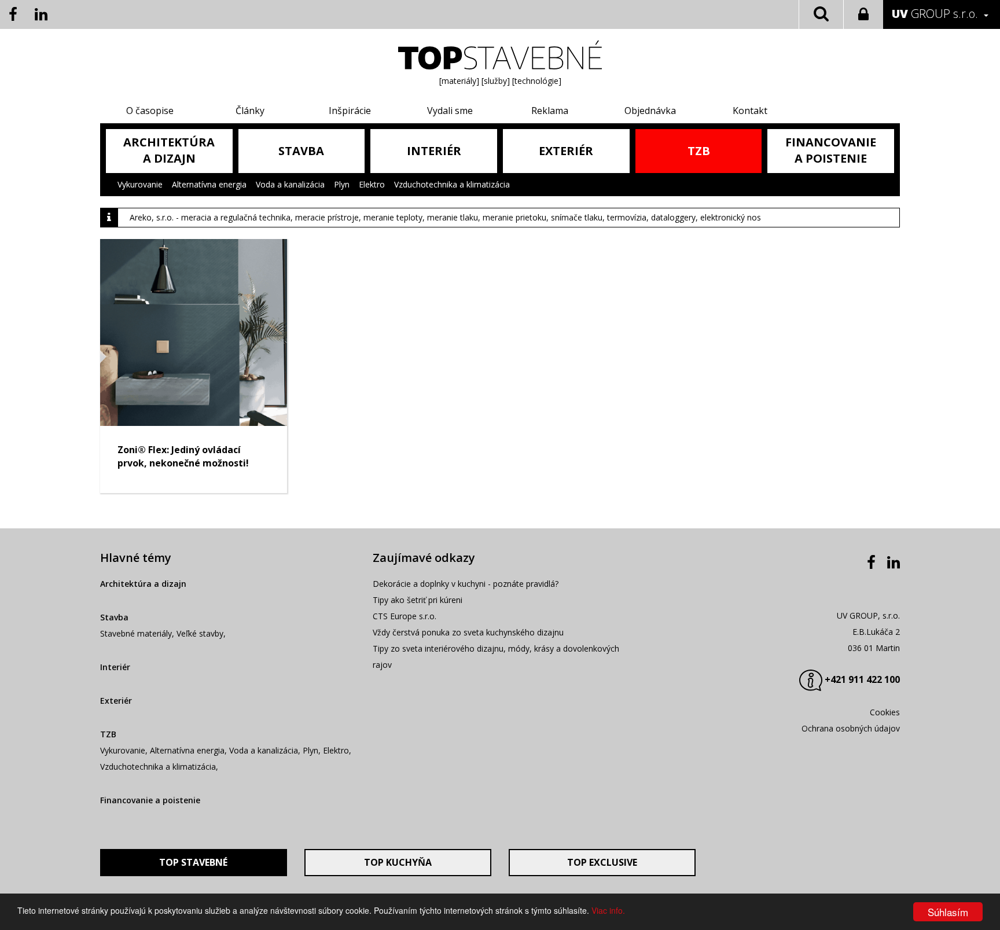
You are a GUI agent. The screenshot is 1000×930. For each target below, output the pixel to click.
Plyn (342, 184)
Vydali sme (450, 110)
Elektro (372, 184)
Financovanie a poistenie (150, 800)
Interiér (115, 666)
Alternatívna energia (209, 184)
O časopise (150, 110)
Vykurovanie (140, 184)
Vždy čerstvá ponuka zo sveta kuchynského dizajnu (468, 632)
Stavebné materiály (136, 633)
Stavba (114, 617)
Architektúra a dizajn (143, 583)
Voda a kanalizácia (290, 184)
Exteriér (116, 700)
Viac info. (608, 910)
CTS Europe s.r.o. (404, 616)
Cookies (885, 712)
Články (250, 110)
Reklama (549, 110)
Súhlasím (948, 912)
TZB (108, 734)
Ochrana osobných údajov (851, 728)
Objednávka (650, 110)
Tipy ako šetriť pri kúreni (417, 599)
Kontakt (750, 110)
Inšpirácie (350, 110)
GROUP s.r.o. (935, 13)
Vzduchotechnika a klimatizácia (452, 184)
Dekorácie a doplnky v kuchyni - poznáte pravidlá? (465, 583)
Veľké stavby (200, 633)
